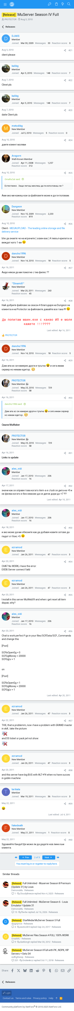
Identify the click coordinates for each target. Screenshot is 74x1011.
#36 (70, 631)
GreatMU (15, 938)
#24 (70, 140)
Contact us (8, 998)
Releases (29, 890)
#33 (70, 527)
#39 (70, 803)
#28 (70, 300)
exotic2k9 (25, 927)
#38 (70, 770)
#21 (70, 50)
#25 (70, 173)
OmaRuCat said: (12, 179)
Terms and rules (23, 998)
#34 (70, 561)
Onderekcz (27, 960)
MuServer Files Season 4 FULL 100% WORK (46, 935)
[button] (5, 4)
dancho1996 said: (13, 404)
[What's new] (63, 4)
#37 (70, 720)
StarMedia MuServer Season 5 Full (41, 920)
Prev (26, 857)
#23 (70, 110)
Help (51, 998)
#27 (70, 268)
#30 (70, 398)
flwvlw (24, 912)
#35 (70, 595)
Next (47, 857)
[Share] (65, 50)
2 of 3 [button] (37, 857)
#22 (70, 80)
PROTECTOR (10, 19)
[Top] (56, 998)
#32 (70, 486)
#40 (70, 840)
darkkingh (25, 942)
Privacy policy (40, 998)
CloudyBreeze (27, 893)
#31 (70, 453)
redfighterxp (17, 957)
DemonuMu (17, 890)
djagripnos (16, 923)
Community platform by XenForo (32, 1006)
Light (7, 993)
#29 (70, 360)
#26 (70, 224)
